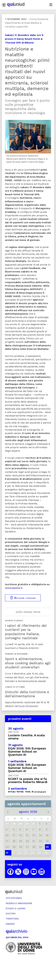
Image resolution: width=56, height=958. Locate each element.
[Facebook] (10, 872)
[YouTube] (34, 872)
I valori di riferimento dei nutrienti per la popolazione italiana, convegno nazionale (26, 632)
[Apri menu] (50, 4)
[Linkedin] (41, 872)
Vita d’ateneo (14, 898)
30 (47, 846)
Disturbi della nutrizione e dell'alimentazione (27, 694)
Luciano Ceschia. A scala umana (26, 736)
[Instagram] (26, 872)
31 (7, 852)
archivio (16, 931)
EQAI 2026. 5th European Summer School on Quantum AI (27, 751)
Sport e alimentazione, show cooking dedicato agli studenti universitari (28, 663)
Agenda (10, 924)
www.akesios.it (13, 587)
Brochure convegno (24, 597)
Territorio (12, 918)
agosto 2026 (28, 811)
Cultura (10, 913)
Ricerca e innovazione (19, 903)
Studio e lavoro (15, 908)
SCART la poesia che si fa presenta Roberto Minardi (27, 780)
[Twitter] (18, 872)
